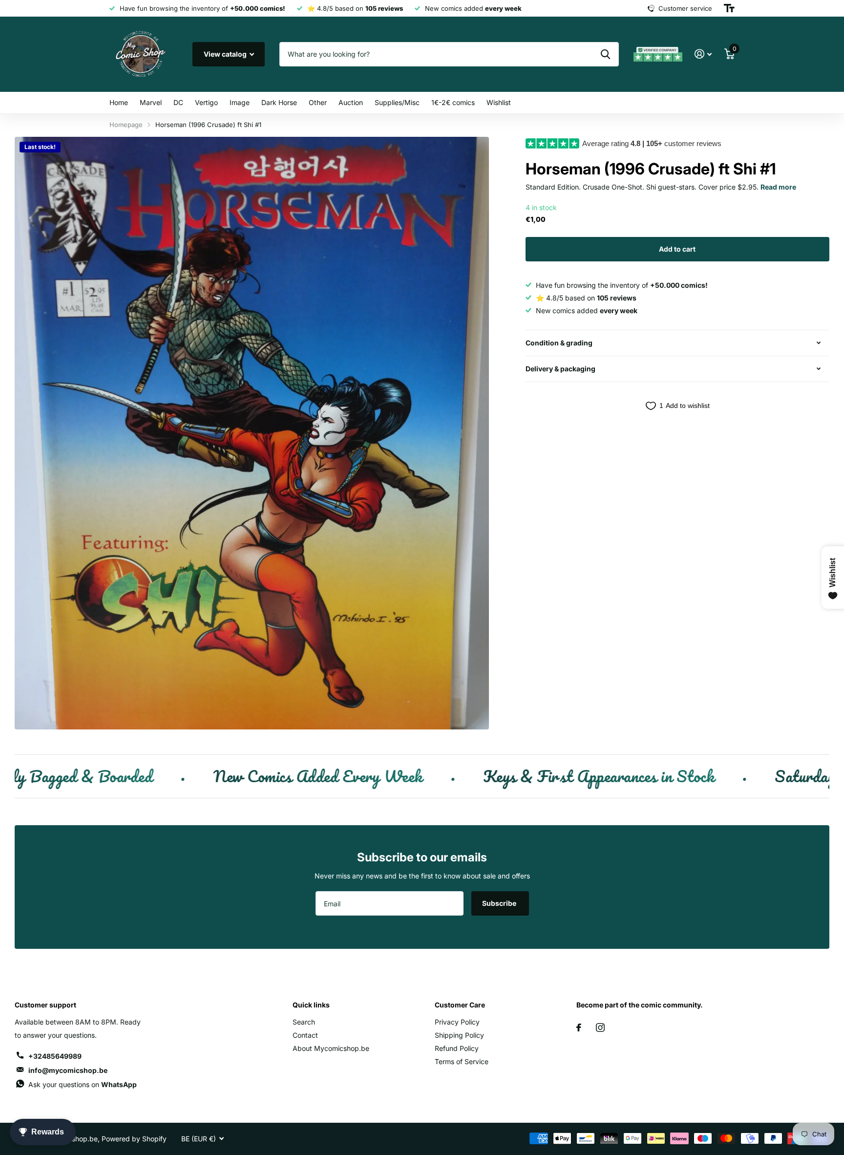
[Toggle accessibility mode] (729, 8)
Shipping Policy (459, 1035)
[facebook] (578, 1027)
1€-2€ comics (453, 102)
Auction (350, 102)
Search (304, 1022)
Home (118, 102)
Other (318, 102)
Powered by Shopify (134, 1138)
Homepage (126, 124)
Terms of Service (461, 1061)
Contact (305, 1035)
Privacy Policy (457, 1022)
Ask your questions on (82, 1084)
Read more (778, 187)
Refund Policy (457, 1048)
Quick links (311, 1005)
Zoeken (605, 54)
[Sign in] (703, 54)
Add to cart (677, 249)
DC (178, 102)
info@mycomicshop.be (67, 1070)
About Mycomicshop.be (331, 1048)
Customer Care (460, 1005)
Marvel (151, 102)
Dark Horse (279, 102)
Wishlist (498, 102)
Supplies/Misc (397, 102)
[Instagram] (600, 1027)
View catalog (226, 54)
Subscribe (500, 903)
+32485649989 (55, 1056)
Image (240, 102)
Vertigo (206, 102)
